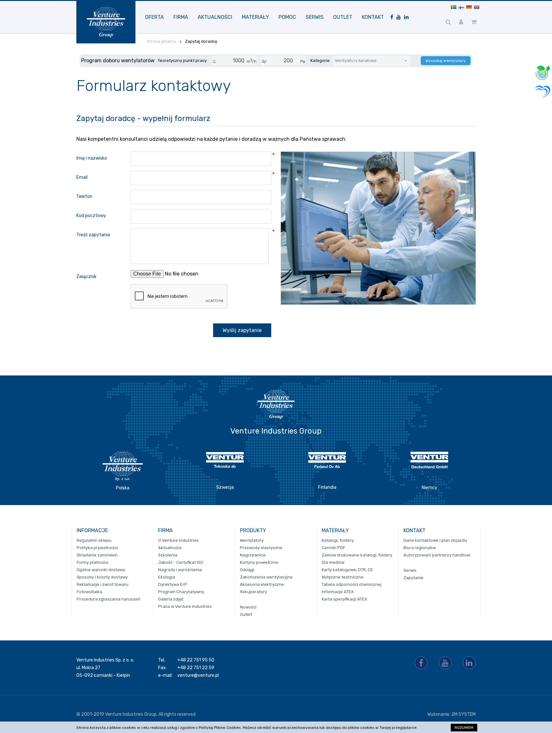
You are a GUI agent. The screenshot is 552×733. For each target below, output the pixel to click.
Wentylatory (252, 540)
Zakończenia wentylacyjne (266, 577)
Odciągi (247, 569)
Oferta (154, 17)
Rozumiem (464, 727)
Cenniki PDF (333, 547)
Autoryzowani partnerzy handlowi (436, 555)
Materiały (255, 17)
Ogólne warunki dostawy (101, 569)
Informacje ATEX (338, 591)
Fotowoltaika (89, 591)
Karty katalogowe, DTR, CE (347, 569)
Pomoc (287, 17)
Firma (180, 17)
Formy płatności (92, 562)
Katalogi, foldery (338, 540)
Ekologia (166, 577)
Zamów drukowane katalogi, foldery (357, 555)
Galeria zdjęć (170, 599)
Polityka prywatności (97, 547)
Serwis (315, 17)
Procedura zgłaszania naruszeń (108, 599)
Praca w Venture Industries (185, 606)
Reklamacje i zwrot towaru (102, 584)
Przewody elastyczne (261, 547)
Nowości (248, 607)
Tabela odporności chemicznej (351, 584)
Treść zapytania (93, 235)
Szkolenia (167, 555)
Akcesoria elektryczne (262, 584)
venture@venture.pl (198, 675)
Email (82, 177)
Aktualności (215, 17)
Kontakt (373, 17)
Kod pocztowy (91, 215)
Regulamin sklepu (94, 540)
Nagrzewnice (253, 555)
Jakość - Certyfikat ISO (180, 562)
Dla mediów (333, 562)
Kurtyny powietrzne (259, 562)
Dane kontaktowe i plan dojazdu (435, 540)
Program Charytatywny (181, 591)
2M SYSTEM (463, 714)
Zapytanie (413, 577)
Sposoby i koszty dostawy (102, 577)
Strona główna (161, 41)
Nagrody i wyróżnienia (180, 569)
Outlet (342, 17)
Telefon (84, 196)
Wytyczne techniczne (343, 577)
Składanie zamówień (97, 555)
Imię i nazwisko (91, 158)
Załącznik (86, 276)
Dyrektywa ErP (172, 584)
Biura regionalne (419, 547)
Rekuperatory (253, 591)
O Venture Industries (178, 540)
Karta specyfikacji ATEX (344, 599)
